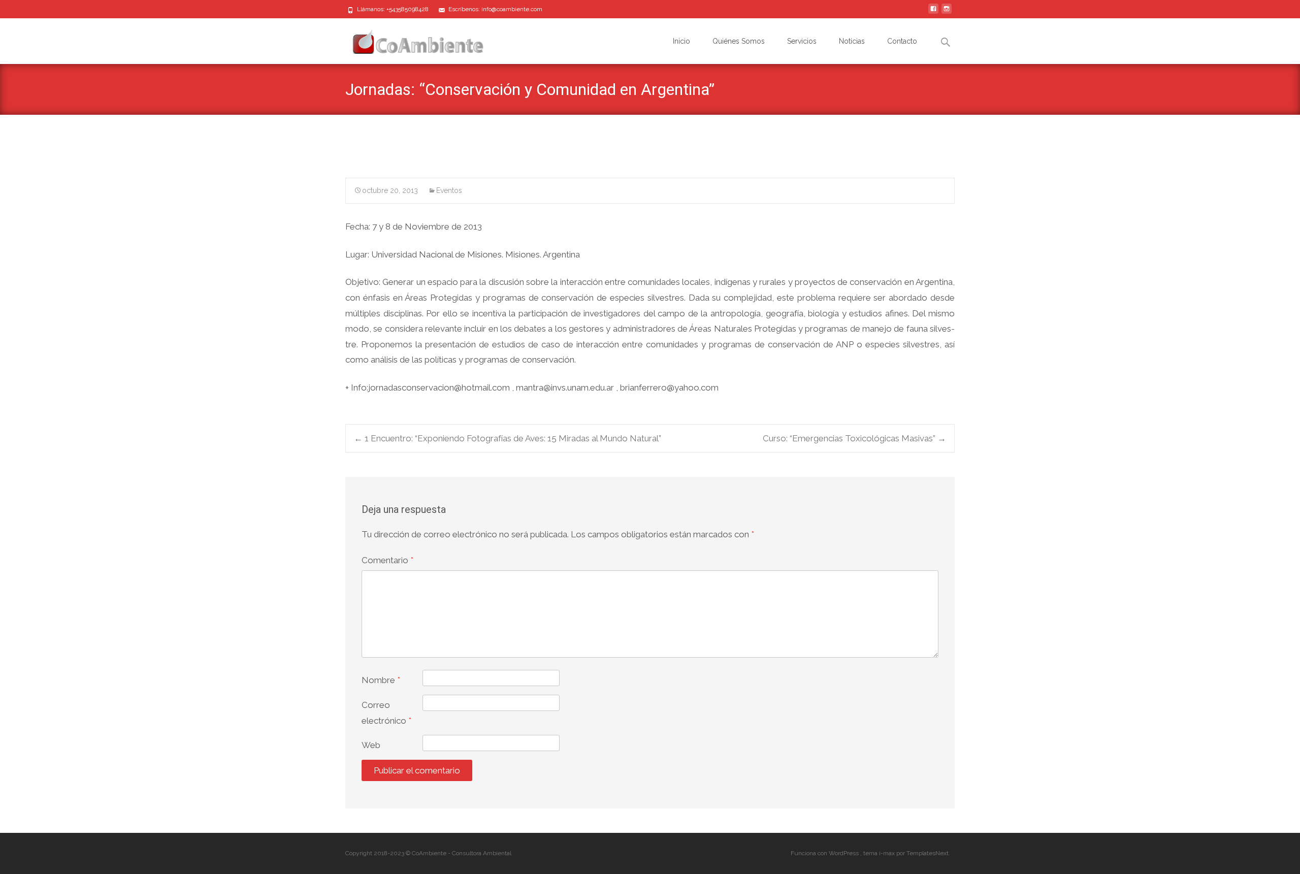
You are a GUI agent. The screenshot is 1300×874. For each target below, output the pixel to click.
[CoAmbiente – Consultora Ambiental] (408, 38)
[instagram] (946, 13)
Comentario (387, 560)
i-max (887, 853)
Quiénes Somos (738, 41)
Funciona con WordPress (825, 853)
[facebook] (933, 13)
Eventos (449, 190)
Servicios (802, 41)
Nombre (381, 680)
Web (371, 745)
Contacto (902, 41)
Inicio (681, 41)
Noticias (852, 41)
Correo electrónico (386, 713)
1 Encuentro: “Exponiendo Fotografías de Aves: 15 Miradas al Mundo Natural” (507, 438)
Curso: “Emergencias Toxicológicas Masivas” (854, 438)
